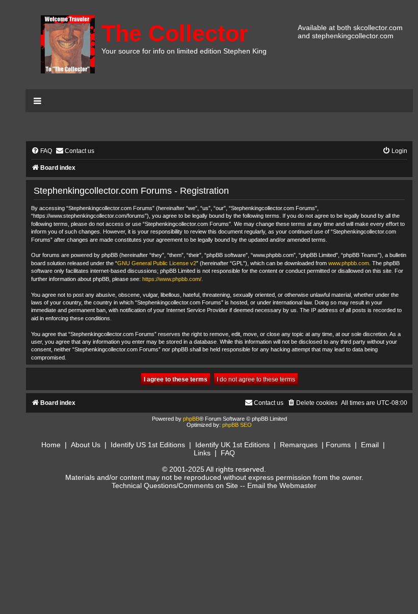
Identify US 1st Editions (148, 445)
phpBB (191, 419)
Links (202, 453)
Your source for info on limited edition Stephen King (184, 51)
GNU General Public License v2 (156, 263)
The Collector (174, 33)
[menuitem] (41, 151)
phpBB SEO (237, 425)
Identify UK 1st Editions (232, 445)
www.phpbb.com (348, 263)
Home (51, 445)
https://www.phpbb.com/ (171, 279)
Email (370, 445)
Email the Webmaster (282, 485)
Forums (338, 445)
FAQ (228, 453)
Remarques (299, 445)
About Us (85, 445)
